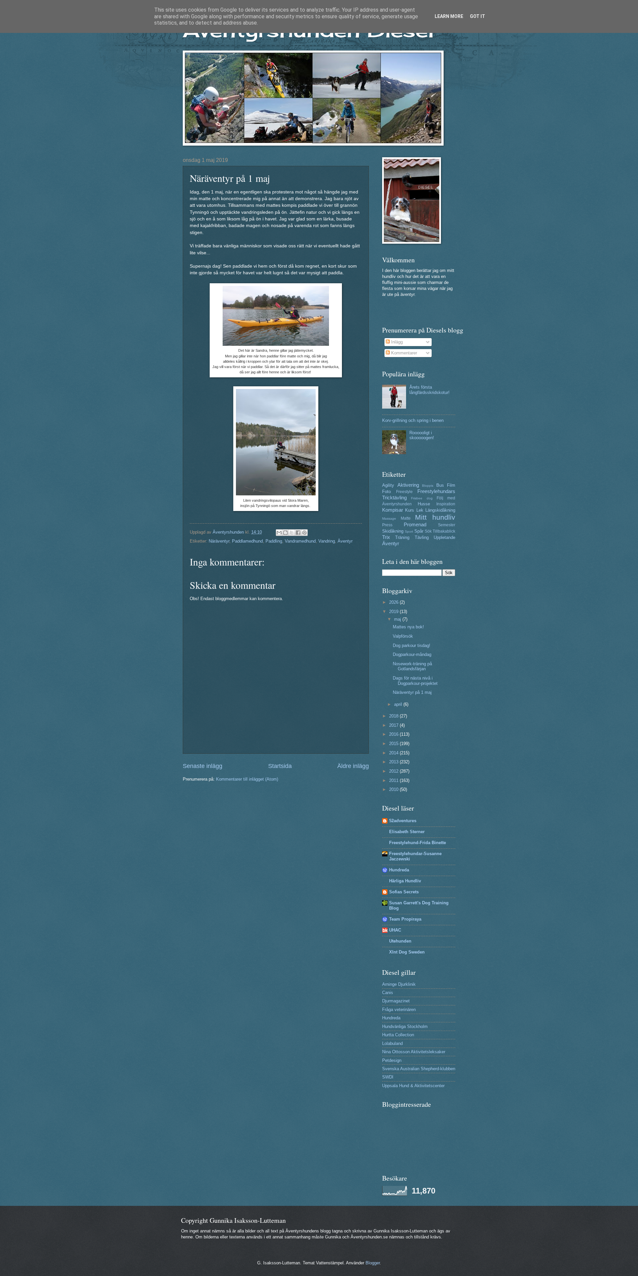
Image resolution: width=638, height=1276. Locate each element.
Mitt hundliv (435, 517)
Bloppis (427, 485)
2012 (394, 771)
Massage (389, 518)
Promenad (415, 524)
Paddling (274, 541)
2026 (394, 602)
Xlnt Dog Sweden (407, 952)
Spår (418, 531)
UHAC (395, 930)
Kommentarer (403, 352)
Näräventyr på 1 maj (412, 692)
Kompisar (392, 510)
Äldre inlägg (353, 766)
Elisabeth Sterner (407, 831)
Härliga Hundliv (405, 880)
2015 (394, 743)
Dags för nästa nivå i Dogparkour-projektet (415, 681)
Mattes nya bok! (408, 626)
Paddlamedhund (247, 541)
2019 (394, 611)
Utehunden (400, 941)
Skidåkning (392, 531)
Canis (387, 992)
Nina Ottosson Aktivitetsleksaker (413, 1051)
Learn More (449, 16)
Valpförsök (403, 636)
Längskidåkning (440, 510)
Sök (428, 531)
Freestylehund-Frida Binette (417, 842)
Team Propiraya (405, 919)
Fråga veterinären (399, 1009)
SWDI (387, 1077)
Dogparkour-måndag (412, 654)
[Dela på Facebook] (298, 532)
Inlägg (396, 341)
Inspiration (445, 504)
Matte (406, 518)
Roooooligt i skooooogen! (421, 435)
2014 (394, 752)
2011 (394, 780)
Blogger (373, 1262)
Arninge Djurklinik (399, 984)
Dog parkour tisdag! (411, 645)
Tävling (422, 537)
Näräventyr (219, 541)
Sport (409, 531)
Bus (440, 485)
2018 (394, 715)
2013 (394, 761)
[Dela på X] (291, 532)
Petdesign (391, 1060)
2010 (394, 789)
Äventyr (345, 541)
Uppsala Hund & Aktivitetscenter (413, 1085)
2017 (394, 725)
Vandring (326, 541)
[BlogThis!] (285, 532)
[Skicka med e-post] (279, 532)
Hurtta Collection (398, 1034)
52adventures (402, 820)
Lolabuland (392, 1043)
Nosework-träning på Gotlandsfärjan (412, 666)
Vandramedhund (300, 541)
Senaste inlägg (202, 766)
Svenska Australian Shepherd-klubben (418, 1068)
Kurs (409, 510)
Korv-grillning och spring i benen (413, 420)
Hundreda (399, 869)
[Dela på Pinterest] (304, 532)
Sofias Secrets (404, 891)
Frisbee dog (421, 498)
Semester (446, 525)
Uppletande (444, 537)
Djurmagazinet (396, 1000)
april (398, 704)
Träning (402, 537)
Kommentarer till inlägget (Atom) (247, 779)
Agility (388, 485)
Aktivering (408, 485)
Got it (477, 16)
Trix (386, 537)
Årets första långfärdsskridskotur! (429, 390)
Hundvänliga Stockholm (405, 1026)
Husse (424, 503)
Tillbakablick (444, 531)
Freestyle (404, 492)
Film (451, 485)
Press (387, 525)
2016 (394, 734)
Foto (386, 491)
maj (398, 619)
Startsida (280, 766)
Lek (419, 510)
